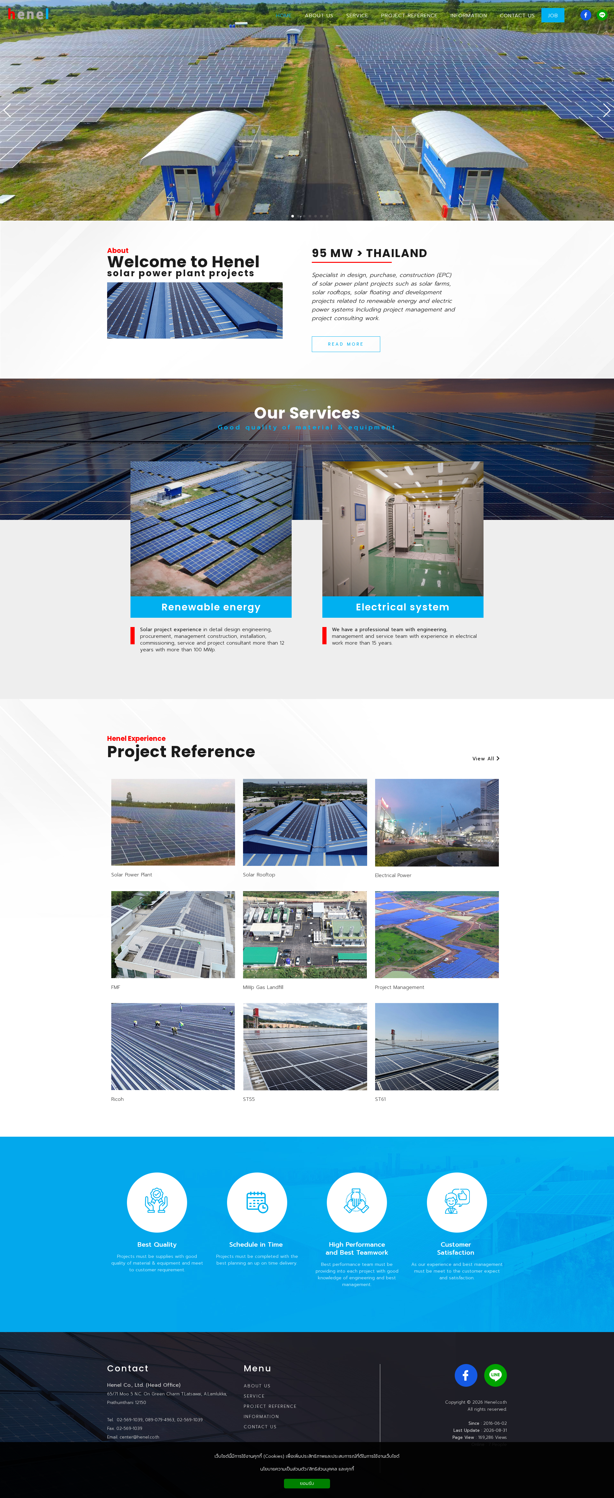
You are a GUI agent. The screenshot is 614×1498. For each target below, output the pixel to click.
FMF (115, 987)
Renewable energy (211, 607)
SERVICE (254, 1396)
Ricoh (117, 1099)
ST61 (380, 1099)
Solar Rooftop (259, 874)
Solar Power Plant (131, 874)
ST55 (249, 1099)
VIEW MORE (173, 831)
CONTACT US (260, 1427)
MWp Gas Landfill (263, 987)
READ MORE (346, 344)
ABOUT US (257, 1386)
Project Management (399, 987)
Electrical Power (393, 875)
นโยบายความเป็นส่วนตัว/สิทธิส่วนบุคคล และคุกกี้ (307, 1469)
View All (484, 758)
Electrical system (403, 607)
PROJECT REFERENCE (270, 1406)
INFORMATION (261, 1417)
